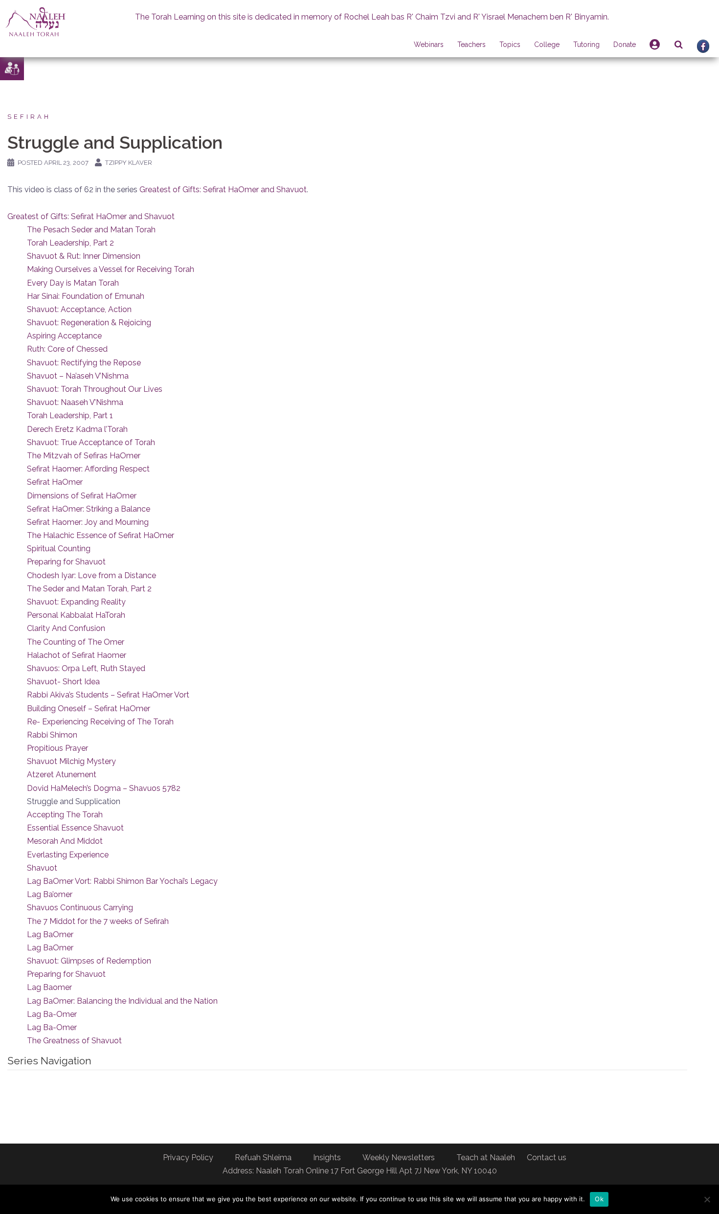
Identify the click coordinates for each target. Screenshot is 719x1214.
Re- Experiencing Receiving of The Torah (100, 721)
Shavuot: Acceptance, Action (79, 309)
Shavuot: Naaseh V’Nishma (75, 402)
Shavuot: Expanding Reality (76, 602)
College (547, 44)
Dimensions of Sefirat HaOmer (81, 495)
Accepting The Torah (65, 814)
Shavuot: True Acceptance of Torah (91, 442)
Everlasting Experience (68, 854)
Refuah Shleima (263, 1157)
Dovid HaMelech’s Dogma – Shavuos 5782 (103, 788)
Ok (599, 1199)
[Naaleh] (35, 21)
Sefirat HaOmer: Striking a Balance (88, 509)
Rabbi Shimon (52, 735)
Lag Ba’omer (49, 894)
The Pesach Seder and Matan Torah (91, 229)
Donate (624, 44)
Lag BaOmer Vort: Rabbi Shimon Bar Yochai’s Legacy (122, 881)
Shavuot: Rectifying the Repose (84, 362)
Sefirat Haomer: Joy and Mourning (88, 522)
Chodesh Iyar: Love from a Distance (91, 575)
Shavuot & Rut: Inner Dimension (83, 256)
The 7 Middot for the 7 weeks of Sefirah (98, 921)
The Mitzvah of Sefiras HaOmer (83, 455)
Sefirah (29, 116)
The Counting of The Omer (75, 642)
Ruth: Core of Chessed (67, 349)
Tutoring (586, 44)
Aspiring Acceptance (64, 335)
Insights (327, 1157)
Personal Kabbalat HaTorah (76, 615)
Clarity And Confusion (66, 628)
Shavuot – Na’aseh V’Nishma (78, 376)
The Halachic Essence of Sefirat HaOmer (100, 535)
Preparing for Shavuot (66, 561)
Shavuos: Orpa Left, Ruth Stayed (86, 668)
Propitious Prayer (57, 748)
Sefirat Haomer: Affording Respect (88, 468)
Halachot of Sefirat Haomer (76, 655)
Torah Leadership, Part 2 (70, 242)
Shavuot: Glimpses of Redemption (89, 961)
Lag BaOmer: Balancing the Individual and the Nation (122, 1001)
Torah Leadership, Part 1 (70, 415)
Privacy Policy (188, 1157)
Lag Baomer (49, 987)
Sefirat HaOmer (55, 482)
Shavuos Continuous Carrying (80, 907)
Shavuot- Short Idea (63, 681)
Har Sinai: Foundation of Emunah (85, 296)
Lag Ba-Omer (52, 1014)
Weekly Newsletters (398, 1157)
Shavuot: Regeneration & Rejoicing (89, 322)
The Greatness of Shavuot (74, 1040)
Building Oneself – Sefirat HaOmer (88, 708)
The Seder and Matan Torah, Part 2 (89, 588)
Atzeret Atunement (61, 774)
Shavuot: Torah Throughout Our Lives (94, 389)
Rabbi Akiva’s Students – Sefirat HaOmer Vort (108, 694)
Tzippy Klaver (128, 162)
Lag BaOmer (50, 934)
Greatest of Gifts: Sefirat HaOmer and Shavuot (223, 189)
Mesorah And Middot (65, 841)
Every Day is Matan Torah (73, 283)
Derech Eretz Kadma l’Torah (77, 429)
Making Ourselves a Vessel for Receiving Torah (110, 269)
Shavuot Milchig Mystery (71, 761)
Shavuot (42, 868)
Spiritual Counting (58, 548)
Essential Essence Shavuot (75, 827)
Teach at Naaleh (485, 1157)
